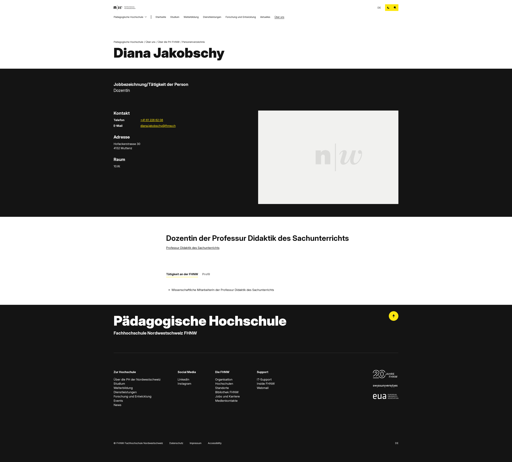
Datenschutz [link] (176, 443)
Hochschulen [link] (224, 383)
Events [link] (118, 400)
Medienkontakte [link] (226, 400)
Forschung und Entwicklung (240, 17)
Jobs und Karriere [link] (227, 396)
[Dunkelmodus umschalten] (388, 7)
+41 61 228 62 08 (151, 120)
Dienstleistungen (212, 17)
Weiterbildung (191, 17)
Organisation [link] (223, 379)
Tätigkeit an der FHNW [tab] (182, 274)
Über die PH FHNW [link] (169, 42)
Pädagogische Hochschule (128, 17)
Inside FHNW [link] (266, 383)
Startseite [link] (160, 17)
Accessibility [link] (215, 443)
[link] (124, 7)
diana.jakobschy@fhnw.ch (158, 125)
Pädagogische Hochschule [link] (128, 42)
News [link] (117, 405)
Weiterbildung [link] (123, 388)
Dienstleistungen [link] (125, 392)
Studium (174, 17)
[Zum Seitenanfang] (393, 316)
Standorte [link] (222, 388)
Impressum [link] (195, 443)
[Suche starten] (395, 7)
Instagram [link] (184, 383)
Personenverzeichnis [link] (193, 42)
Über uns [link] (150, 42)
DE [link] (379, 7)
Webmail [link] (263, 388)
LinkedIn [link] (183, 379)
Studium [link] (119, 383)
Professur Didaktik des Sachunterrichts (192, 247)
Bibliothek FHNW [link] (227, 392)
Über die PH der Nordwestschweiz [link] (137, 379)
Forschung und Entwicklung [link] (132, 396)
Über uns (279, 17)
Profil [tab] (206, 274)
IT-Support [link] (264, 379)
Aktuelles (265, 17)
